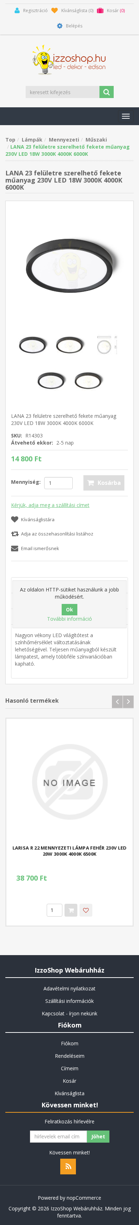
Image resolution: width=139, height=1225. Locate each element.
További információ (69, 618)
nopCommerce (84, 1197)
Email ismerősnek (40, 548)
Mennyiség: (26, 481)
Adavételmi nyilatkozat (69, 988)
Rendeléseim (69, 1055)
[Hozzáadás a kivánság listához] (85, 910)
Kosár (69, 1080)
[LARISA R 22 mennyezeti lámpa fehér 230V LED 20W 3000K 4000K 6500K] (69, 781)
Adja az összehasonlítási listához (57, 534)
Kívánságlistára (38, 519)
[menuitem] (69, 988)
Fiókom (69, 1043)
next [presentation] (128, 702)
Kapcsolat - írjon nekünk (69, 1013)
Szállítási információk (69, 1001)
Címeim (69, 1068)
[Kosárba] (71, 910)
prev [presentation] (117, 702)
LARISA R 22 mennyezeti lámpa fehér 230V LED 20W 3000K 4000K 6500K (69, 851)
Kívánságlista (69, 1093)
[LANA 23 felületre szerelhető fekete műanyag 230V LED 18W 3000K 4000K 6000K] (69, 264)
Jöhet (98, 1136)
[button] (126, 116)
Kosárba (109, 483)
